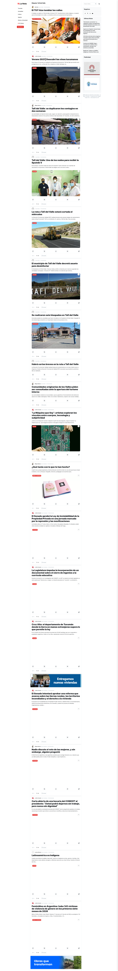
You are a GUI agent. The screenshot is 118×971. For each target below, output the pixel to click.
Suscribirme (20, 26)
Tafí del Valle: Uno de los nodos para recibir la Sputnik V (55, 161)
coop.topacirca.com (94, 97)
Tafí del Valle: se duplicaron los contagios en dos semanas (55, 109)
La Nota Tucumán (38, 56)
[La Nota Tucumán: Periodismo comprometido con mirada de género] (22, 3)
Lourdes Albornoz (38, 852)
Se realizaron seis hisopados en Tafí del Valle (55, 315)
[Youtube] (92, 13)
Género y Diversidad (22, 20)
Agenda (20, 17)
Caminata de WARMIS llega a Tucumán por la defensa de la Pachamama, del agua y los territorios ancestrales (90, 45)
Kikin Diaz (36, 7)
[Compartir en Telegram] (67, 47)
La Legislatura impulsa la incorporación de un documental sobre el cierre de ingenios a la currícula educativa (55, 573)
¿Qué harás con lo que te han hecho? (51, 467)
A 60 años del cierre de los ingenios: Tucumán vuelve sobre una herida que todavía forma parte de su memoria (91, 38)
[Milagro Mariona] (33, 105)
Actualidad (20, 11)
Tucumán (20, 8)
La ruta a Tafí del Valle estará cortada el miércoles (52, 213)
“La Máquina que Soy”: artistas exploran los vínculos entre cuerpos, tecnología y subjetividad (54, 415)
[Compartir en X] (44, 47)
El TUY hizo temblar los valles (47, 10)
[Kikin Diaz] (33, 7)
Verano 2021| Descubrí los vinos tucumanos (55, 59)
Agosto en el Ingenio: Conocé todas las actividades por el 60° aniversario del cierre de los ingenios (91, 31)
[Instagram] (90, 13)
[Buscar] (96, 4)
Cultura (19, 14)
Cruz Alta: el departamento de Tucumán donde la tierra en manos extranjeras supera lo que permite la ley (56, 627)
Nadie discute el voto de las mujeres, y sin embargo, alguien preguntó (53, 750)
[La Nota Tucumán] (33, 56)
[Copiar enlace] (79, 47)
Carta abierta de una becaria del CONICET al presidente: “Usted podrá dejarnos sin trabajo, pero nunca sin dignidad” (56, 803)
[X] (87, 13)
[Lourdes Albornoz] (33, 852)
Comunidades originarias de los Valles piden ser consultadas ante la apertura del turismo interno (55, 389)
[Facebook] (85, 13)
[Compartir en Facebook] (33, 47)
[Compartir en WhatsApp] (56, 47)
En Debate (21, 23)
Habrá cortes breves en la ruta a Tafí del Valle (55, 364)
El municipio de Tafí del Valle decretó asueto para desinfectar (55, 264)
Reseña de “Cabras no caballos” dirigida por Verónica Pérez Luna (91, 51)
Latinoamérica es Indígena (45, 855)
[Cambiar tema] (99, 4)
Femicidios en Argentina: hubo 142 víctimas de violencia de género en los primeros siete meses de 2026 (55, 909)
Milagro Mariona (38, 105)
